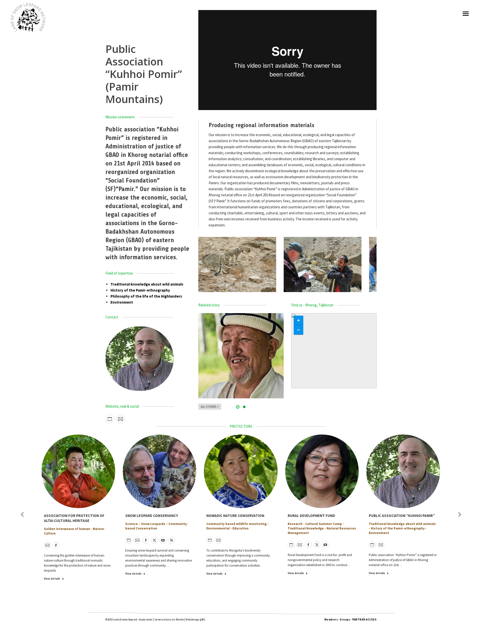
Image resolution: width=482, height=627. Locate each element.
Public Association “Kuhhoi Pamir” (402, 515)
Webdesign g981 (195, 619)
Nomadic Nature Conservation (235, 515)
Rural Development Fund (311, 515)
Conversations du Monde (168, 619)
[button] (237, 407)
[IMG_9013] (323, 264)
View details (52, 578)
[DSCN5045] (237, 264)
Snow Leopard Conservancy (151, 515)
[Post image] (241, 355)
